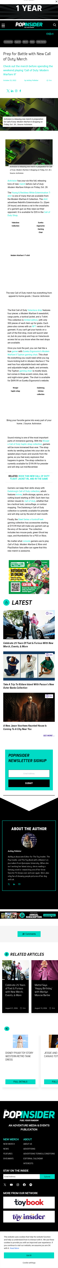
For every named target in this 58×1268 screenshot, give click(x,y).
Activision (12, 180)
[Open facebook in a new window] (20, 90)
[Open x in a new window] (8, 90)
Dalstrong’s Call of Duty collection (24, 491)
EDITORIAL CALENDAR (33, 1158)
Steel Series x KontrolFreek (30, 519)
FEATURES (7, 1153)
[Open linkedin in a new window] (12, 90)
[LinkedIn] (14, 884)
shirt (45, 199)
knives (19, 494)
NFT (34, 326)
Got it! (29, 1255)
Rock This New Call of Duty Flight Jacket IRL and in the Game (30, 477)
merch (22, 184)
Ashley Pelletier (32, 80)
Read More (14, 1248)
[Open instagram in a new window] (16, 90)
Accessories (8, 42)
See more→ (49, 735)
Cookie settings (29, 1263)
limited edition (31, 320)
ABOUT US (27, 1144)
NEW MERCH (9, 1144)
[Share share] (52, 34)
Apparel (17, 42)
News (32, 42)
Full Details (20, 1081)
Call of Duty (29, 501)
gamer (15, 351)
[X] (9, 884)
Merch (25, 42)
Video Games (41, 42)
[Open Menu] (3, 25)
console (26, 541)
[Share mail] (47, 34)
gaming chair (25, 371)
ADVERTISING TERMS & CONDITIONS (39, 1153)
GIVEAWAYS (8, 1158)
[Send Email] (19, 884)
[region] (29, 1249)
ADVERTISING (29, 1148)
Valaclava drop (35, 310)
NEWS (6, 1148)
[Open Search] (54, 25)
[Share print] (50, 34)
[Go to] (15, 971)
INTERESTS (28, 1163)
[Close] (56, 1)
